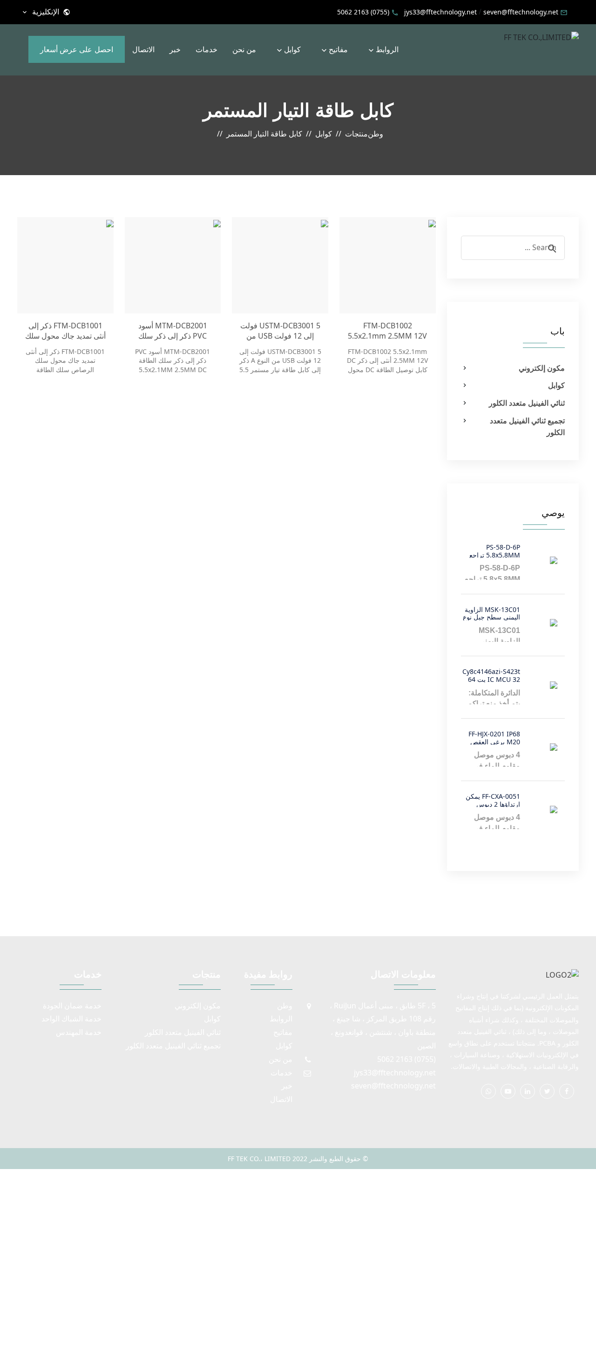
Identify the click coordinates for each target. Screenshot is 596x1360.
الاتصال (143, 49)
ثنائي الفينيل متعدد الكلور (527, 403)
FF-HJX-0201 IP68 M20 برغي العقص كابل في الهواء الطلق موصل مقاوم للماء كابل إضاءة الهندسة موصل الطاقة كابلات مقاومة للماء (491, 737)
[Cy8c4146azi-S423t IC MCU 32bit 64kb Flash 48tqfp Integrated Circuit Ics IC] (538, 685)
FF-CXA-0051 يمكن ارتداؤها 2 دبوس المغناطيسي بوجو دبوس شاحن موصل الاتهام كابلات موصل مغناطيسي (493, 799)
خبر (175, 49)
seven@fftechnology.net (520, 11)
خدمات (206, 49)
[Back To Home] (541, 37)
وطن (284, 1005)
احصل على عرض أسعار (76, 49)
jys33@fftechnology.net (440, 11)
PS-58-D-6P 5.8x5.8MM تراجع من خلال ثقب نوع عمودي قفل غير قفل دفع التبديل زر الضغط (491, 550)
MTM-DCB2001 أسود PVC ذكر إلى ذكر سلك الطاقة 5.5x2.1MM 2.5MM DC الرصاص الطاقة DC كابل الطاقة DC (172, 330)
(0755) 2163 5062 (363, 11)
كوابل (292, 49)
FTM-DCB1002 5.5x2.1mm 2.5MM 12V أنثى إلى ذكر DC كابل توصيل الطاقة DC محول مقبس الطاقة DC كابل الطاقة (387, 330)
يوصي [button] (553, 513)
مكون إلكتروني (542, 368)
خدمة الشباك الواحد (71, 1018)
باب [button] (557, 331)
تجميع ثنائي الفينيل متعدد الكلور (527, 426)
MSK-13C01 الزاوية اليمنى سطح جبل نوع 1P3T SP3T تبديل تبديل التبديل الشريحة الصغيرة (491, 612)
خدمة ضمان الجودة (72, 1005)
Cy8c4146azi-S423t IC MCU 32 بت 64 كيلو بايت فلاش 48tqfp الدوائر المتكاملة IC (491, 674)
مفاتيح (338, 49)
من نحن (244, 49)
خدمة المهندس (79, 1032)
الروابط (387, 49)
